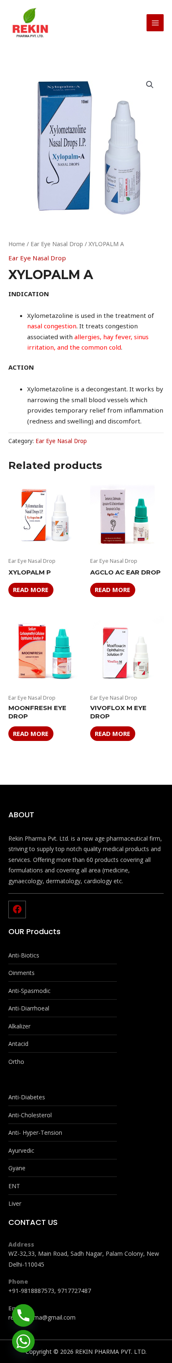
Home (16, 244)
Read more (30, 589)
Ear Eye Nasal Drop (56, 244)
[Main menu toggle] (155, 22)
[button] (149, 84)
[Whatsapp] (23, 1341)
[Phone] (23, 1315)
